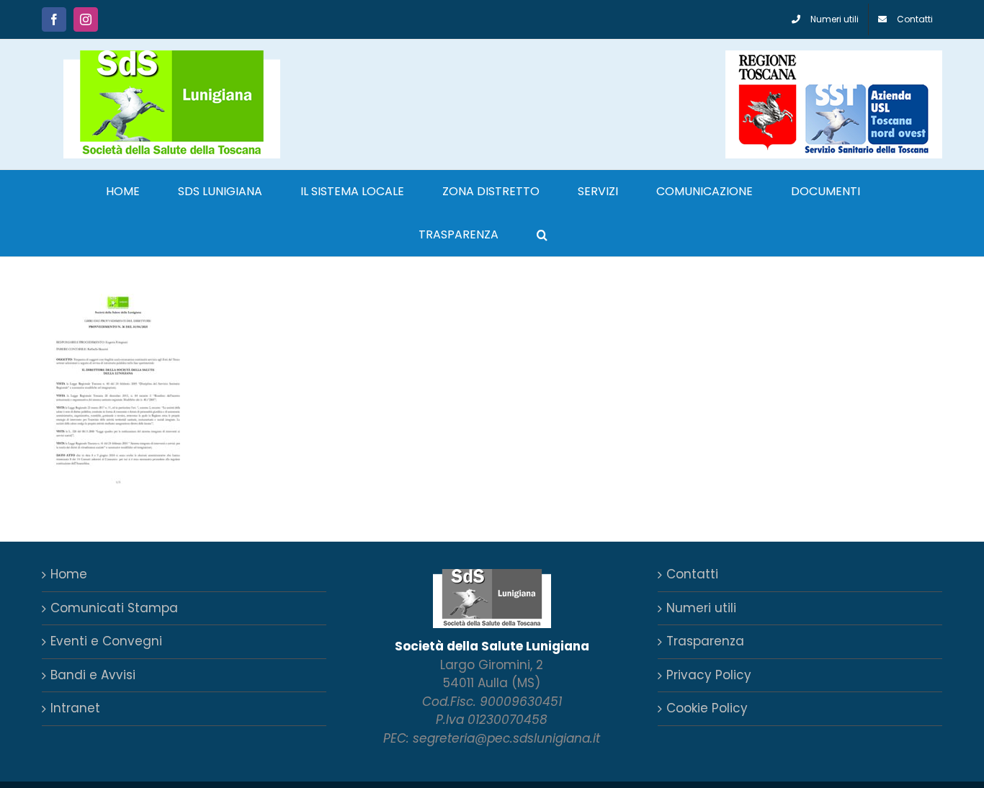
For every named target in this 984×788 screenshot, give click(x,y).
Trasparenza (705, 641)
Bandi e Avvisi (92, 675)
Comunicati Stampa (114, 608)
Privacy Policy (708, 675)
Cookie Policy (707, 708)
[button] (542, 234)
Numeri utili (701, 608)
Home (68, 574)
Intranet (75, 708)
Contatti (692, 574)
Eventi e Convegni (106, 641)
